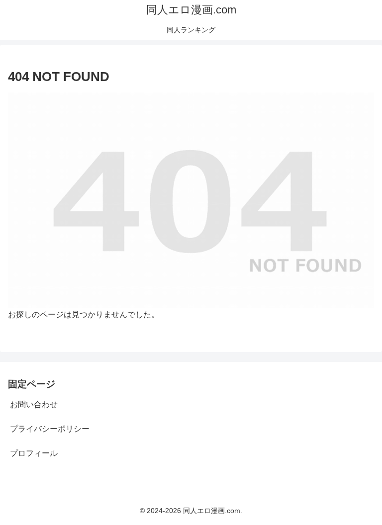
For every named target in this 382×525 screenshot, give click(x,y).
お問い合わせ (34, 404)
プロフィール (34, 453)
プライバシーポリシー (50, 429)
